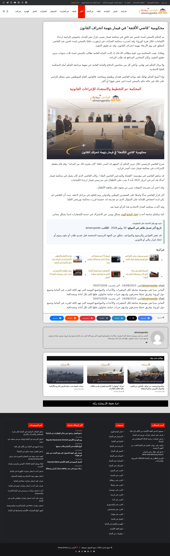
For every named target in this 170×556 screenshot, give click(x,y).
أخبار (81, 11)
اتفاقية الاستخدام (138, 2)
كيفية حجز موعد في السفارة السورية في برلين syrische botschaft (26, 457)
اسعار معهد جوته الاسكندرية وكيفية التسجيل (27, 476)
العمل (34, 11)
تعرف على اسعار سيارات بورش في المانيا (148, 435)
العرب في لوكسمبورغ (115, 504)
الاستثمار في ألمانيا (116, 436)
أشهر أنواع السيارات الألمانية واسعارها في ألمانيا (25, 510)
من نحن (164, 2)
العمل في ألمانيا (117, 519)
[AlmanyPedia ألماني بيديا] (153, 11)
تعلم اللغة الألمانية (116, 529)
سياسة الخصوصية (153, 2)
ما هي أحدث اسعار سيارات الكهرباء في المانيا (26, 471)
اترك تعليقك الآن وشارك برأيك (105, 403)
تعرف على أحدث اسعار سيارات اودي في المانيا (26, 486)
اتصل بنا (127, 2)
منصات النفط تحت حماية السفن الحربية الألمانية (66, 386)
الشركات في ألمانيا (116, 466)
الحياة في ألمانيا (117, 441)
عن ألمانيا (90, 11)
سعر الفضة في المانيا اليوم (91, 2)
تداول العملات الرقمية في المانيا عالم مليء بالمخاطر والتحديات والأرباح (27, 433)
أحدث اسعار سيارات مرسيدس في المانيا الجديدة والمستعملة (25, 492)
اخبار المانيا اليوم (117, 432)
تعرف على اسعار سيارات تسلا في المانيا (28, 481)
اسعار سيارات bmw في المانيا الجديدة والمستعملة (25, 506)
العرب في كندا (117, 500)
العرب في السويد (116, 470)
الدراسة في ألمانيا (116, 446)
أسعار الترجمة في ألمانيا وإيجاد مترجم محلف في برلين (25, 440)
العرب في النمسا (117, 475)
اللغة (98, 11)
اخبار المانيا (75, 2)
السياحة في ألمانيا (116, 456)
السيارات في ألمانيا (116, 461)
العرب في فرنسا (117, 495)
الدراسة (124, 11)
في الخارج (65, 11)
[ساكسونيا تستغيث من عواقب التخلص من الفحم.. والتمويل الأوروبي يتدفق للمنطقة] (146, 373)
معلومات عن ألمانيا (116, 534)
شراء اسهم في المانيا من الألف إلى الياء (28, 447)
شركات (18, 11)
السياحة (107, 11)
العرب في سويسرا (116, 490)
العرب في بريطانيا (116, 480)
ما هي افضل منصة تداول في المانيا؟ (30, 451)
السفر (115, 11)
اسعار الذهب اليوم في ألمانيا (112, 2)
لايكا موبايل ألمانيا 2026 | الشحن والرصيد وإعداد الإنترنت (25, 465)
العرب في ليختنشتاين (115, 509)
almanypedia (149, 285)
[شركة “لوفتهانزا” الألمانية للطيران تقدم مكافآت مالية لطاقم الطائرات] (105, 373)
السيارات (43, 11)
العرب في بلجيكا (117, 485)
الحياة (74, 11)
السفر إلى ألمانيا (117, 451)
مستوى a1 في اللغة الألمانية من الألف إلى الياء (146, 431)
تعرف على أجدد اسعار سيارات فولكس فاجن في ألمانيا (25, 499)
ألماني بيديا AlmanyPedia (67, 548)
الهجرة (26, 11)
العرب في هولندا (117, 514)
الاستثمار (53, 11)
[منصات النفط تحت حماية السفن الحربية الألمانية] (65, 373)
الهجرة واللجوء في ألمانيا (114, 524)
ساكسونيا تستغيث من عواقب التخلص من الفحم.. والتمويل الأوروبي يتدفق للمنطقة (147, 387)
